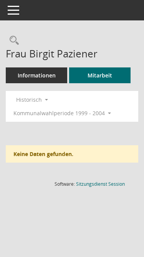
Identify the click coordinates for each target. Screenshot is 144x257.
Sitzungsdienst (100, 184)
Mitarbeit (100, 75)
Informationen (37, 75)
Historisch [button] (29, 99)
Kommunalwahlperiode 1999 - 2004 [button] (59, 113)
